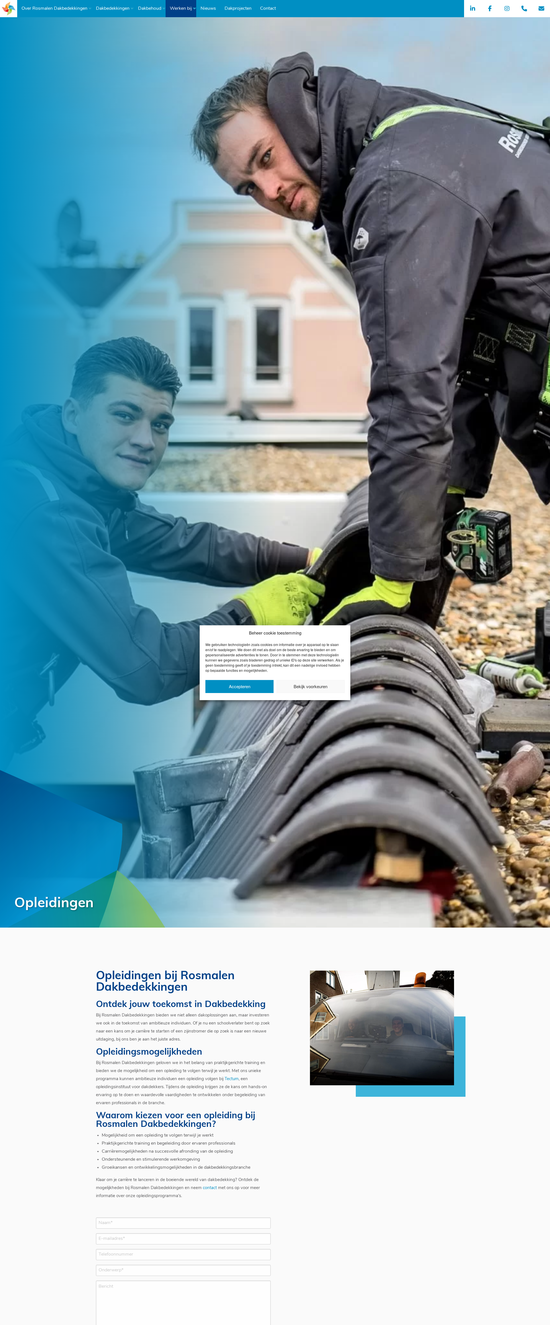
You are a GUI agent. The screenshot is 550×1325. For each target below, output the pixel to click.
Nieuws (208, 8)
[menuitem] (54, 8)
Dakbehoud (149, 8)
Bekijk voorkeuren (310, 686)
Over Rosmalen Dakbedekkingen (54, 8)
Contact (268, 8)
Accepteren (239, 686)
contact (210, 1188)
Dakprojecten (238, 8)
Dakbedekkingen (112, 8)
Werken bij (181, 8)
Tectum (232, 1079)
